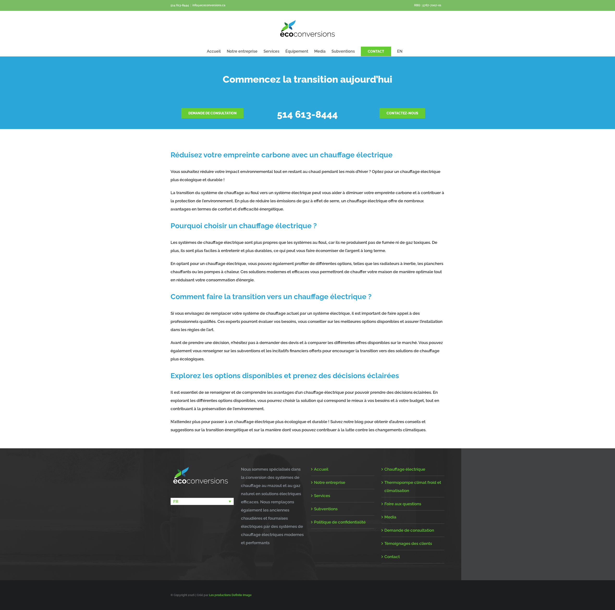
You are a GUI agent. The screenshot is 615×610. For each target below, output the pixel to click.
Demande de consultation (409, 530)
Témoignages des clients (408, 543)
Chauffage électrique (404, 469)
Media (390, 517)
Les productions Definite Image (230, 595)
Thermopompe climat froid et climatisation (412, 486)
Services (322, 495)
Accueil (321, 469)
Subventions (326, 508)
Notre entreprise (329, 482)
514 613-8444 (180, 5)
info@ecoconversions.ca (208, 5)
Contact (392, 556)
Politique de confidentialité (340, 522)
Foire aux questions (402, 503)
